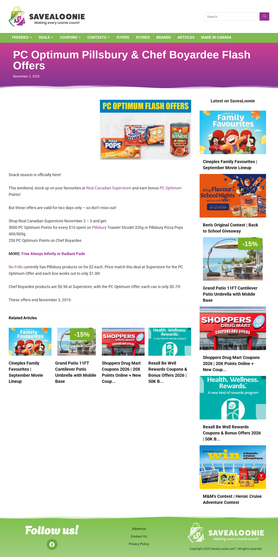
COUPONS (68, 37)
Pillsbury (99, 227)
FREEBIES (20, 37)
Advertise (139, 529)
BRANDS (163, 37)
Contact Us (139, 536)
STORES (143, 37)
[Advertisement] (54, 130)
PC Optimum (171, 188)
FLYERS (122, 37)
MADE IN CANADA (216, 37)
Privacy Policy (139, 544)
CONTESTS (96, 37)
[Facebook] (52, 544)
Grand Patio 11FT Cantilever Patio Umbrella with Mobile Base (230, 294)
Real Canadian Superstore (108, 188)
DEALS (44, 37)
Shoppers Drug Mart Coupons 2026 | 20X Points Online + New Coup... (231, 363)
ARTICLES (185, 37)
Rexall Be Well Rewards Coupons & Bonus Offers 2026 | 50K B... (232, 433)
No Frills (16, 267)
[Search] (264, 16)
